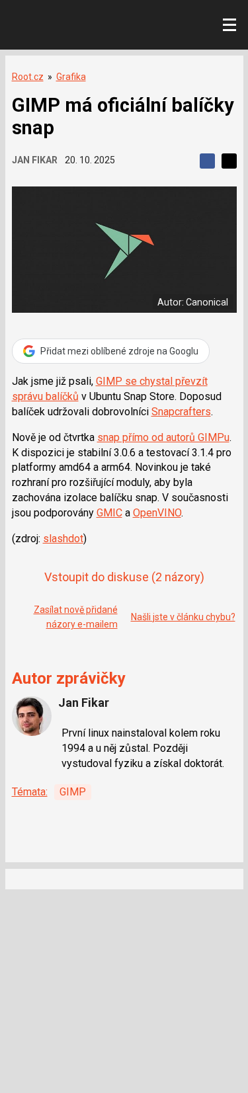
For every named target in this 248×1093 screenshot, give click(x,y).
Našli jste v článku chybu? (183, 617)
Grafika (71, 76)
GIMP (73, 792)
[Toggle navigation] (229, 25)
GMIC (109, 512)
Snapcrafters (181, 411)
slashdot (63, 538)
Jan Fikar (35, 160)
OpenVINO (157, 512)
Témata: (30, 792)
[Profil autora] (32, 716)
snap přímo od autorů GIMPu (163, 437)
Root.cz (28, 76)
